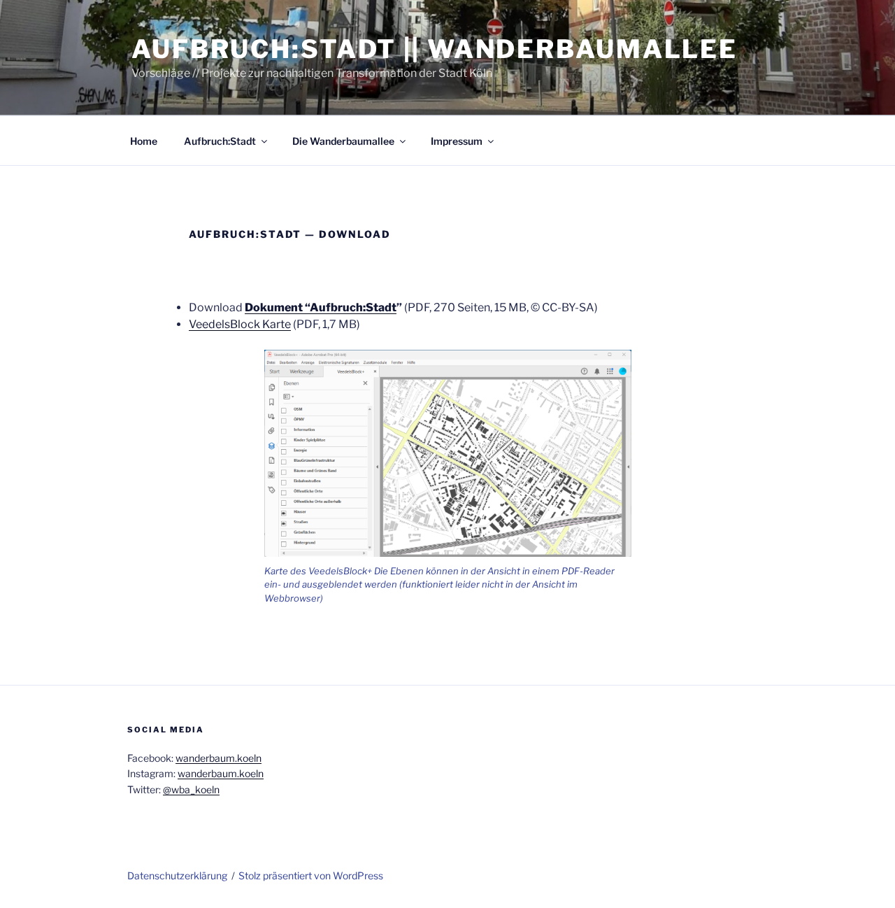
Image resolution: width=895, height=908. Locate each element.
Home (143, 141)
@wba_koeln (191, 789)
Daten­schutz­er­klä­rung (177, 875)
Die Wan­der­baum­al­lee (343, 141)
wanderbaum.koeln (219, 758)
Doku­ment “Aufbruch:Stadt (320, 307)
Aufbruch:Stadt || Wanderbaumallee (434, 49)
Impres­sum (456, 141)
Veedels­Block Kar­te (240, 324)
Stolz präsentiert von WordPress (310, 875)
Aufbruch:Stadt (220, 141)
